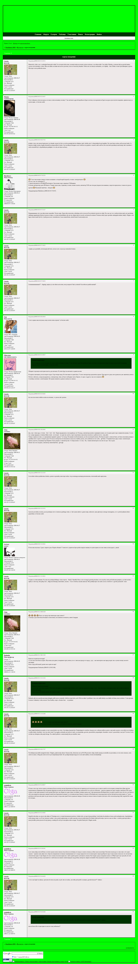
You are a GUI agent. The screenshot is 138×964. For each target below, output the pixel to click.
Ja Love (6, 544)
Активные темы (68, 38)
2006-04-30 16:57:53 (39, 139)
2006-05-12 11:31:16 (39, 678)
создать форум (130, 948)
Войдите (15, 43)
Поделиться (31, 61)
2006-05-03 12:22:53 (39, 472)
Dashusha (7, 655)
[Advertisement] (42, 4)
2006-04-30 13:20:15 (39, 61)
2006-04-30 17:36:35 (39, 281)
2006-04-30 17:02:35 (39, 175)
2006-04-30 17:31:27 (39, 209)
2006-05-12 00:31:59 (39, 655)
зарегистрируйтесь (25, 43)
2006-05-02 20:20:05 (39, 429)
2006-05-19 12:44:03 (39, 812)
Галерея (54, 34)
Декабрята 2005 (10, 47)
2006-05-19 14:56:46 (39, 911)
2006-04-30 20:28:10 (39, 316)
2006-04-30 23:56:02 (39, 393)
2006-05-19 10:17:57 (39, 749)
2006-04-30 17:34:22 (39, 245)
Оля (5, 317)
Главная (38, 34)
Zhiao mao (7, 355)
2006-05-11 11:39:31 (39, 576)
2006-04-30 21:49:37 (39, 354)
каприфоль (7, 785)
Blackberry (7, 176)
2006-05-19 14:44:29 (39, 876)
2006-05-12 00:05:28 (39, 611)
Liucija (6, 61)
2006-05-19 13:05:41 (39, 848)
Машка (6, 97)
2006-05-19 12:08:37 (39, 785)
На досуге (20, 47)
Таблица (62, 34)
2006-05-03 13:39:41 (39, 544)
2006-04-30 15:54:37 (39, 96)
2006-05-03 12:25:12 (39, 508)
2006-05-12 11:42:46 (39, 713)
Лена (5, 430)
